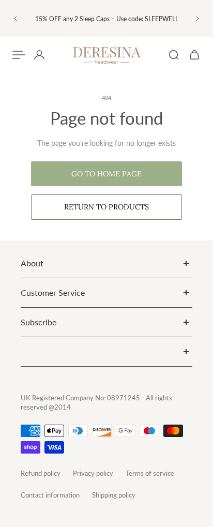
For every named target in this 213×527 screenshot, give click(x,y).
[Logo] (106, 55)
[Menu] (18, 54)
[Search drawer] (173, 54)
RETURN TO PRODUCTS (106, 207)
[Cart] (194, 54)
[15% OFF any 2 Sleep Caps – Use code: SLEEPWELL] (106, 19)
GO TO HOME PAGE (106, 173)
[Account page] (39, 54)
